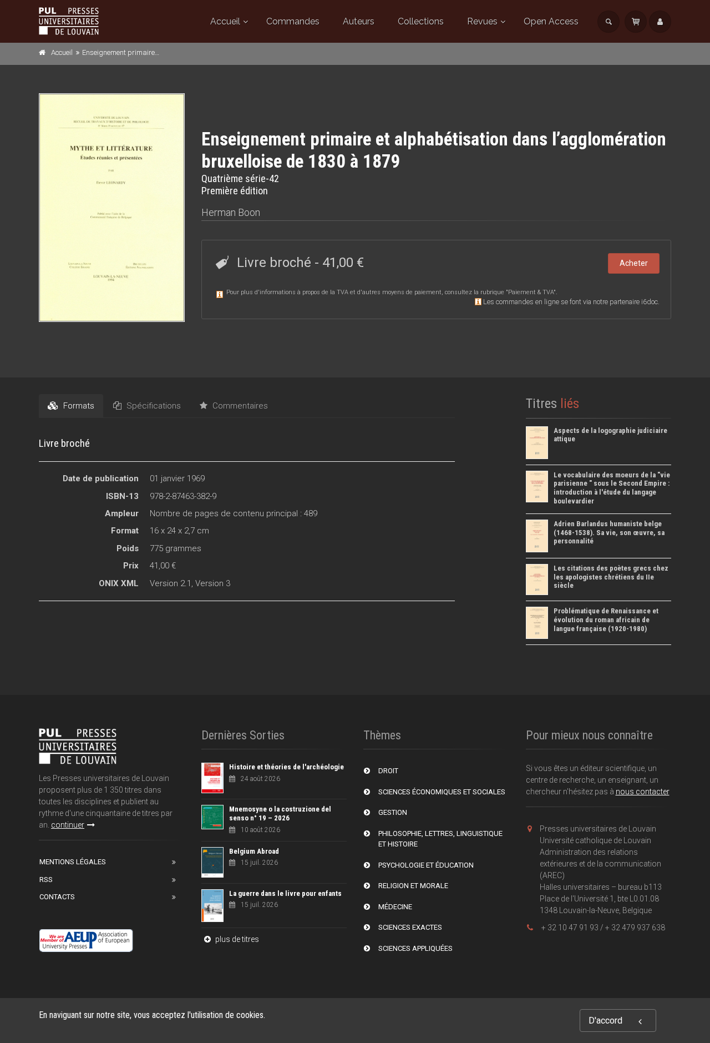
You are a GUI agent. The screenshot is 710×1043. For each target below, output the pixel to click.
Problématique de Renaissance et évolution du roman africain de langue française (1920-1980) (606, 619)
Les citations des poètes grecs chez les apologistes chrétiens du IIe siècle (611, 576)
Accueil (225, 21)
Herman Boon (230, 212)
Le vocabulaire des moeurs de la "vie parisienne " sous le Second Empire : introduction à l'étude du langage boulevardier (612, 488)
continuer (67, 824)
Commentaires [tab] (239, 406)
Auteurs (358, 21)
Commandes (293, 21)
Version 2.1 (170, 583)
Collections (421, 21)
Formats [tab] (77, 406)
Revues (482, 21)
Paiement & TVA (531, 292)
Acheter (634, 263)
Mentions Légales (72, 862)
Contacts (57, 897)
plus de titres (236, 939)
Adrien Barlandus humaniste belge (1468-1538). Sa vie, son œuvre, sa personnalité (609, 532)
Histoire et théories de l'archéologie (286, 767)
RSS (46, 879)
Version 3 (212, 583)
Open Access (551, 21)
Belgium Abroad (254, 851)
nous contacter (643, 791)
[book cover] (112, 207)
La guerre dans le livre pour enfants (285, 893)
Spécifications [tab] (152, 406)
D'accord (605, 1020)
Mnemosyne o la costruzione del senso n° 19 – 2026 (280, 813)
